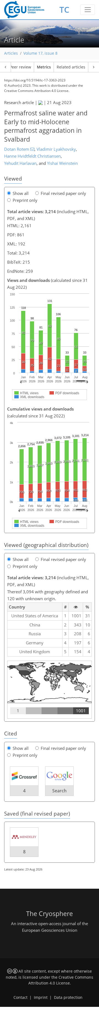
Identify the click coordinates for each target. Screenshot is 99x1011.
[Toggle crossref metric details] (24, 775)
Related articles (71, 67)
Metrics (44, 67)
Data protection (68, 997)
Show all (21, 193)
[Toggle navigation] (87, 9)
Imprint (41, 997)
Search (59, 791)
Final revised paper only (63, 193)
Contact (20, 997)
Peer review (20, 67)
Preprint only (25, 200)
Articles (11, 53)
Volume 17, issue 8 (40, 53)
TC (64, 9)
